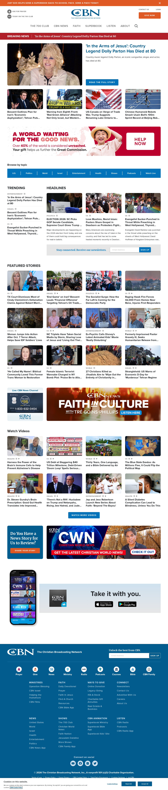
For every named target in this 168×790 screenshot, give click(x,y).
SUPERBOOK (93, 26)
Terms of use (36, 777)
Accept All (144, 784)
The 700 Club (39, 26)
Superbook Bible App (96, 728)
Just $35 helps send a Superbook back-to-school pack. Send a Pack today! (53, 3)
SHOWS (62, 718)
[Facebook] (80, 763)
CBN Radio (123, 722)
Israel (59, 173)
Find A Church (65, 699)
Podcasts (131, 173)
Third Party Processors (99, 777)
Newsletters (123, 686)
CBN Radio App (125, 731)
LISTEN (111, 26)
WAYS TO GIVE (96, 682)
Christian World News (66, 728)
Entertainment (78, 173)
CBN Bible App (66, 707)
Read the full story (102, 82)
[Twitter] (95, 763)
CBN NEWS (61, 26)
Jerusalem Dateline (68, 738)
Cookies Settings (118, 777)
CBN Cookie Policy (80, 777)
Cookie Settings (112, 784)
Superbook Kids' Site (98, 733)
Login (158, 9)
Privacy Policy (50, 777)
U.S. (14, 173)
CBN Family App (66, 746)
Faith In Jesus (65, 695)
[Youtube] (73, 763)
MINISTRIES (36, 682)
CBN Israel (34, 690)
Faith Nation (65, 733)
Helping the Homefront (35, 696)
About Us (122, 703)
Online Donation (96, 686)
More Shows (65, 742)
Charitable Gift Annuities (95, 700)
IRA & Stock (94, 695)
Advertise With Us (126, 695)
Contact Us (144, 9)
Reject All (128, 784)
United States (36, 722)
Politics (29, 173)
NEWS (32, 718)
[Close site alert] (160, 3)
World (44, 173)
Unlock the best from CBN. (125, 650)
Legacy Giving (95, 690)
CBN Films (34, 702)
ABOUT (125, 26)
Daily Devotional (67, 686)
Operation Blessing (39, 686)
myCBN (131, 777)
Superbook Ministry (98, 722)
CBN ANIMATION (97, 718)
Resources (64, 703)
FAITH (77, 26)
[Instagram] (87, 763)
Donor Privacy (64, 777)
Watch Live (151, 173)
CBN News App (37, 747)
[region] (84, 784)
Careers (121, 699)
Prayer (61, 690)
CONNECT (123, 682)
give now (149, 15)
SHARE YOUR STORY (25, 550)
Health (98, 173)
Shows (114, 173)
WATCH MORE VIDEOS (84, 515)
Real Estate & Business (95, 707)
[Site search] (136, 27)
